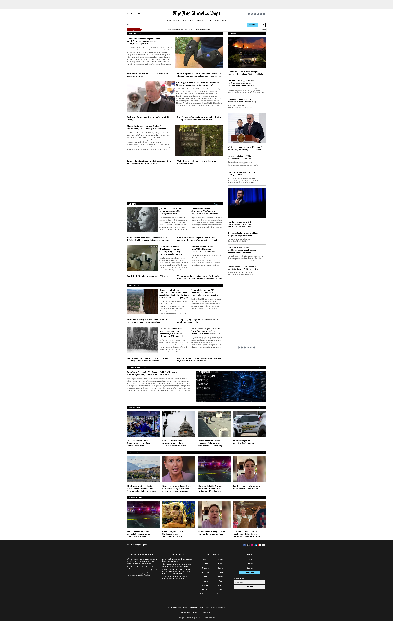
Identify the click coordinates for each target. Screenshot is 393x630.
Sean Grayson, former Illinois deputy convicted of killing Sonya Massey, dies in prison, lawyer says (170, 250)
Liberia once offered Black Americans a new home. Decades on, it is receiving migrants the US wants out (171, 332)
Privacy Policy (193, 607)
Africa (220, 585)
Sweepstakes (220, 607)
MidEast (220, 577)
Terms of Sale (182, 607)
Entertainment (205, 594)
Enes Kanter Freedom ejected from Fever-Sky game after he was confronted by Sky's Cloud (197, 238)
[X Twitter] (252, 14)
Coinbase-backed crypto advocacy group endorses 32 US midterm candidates (174, 443)
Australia (220, 594)
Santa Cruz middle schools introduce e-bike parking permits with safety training (210, 443)
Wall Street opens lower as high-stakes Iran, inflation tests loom (196, 162)
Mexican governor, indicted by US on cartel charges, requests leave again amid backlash (245, 148)
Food (224, 20)
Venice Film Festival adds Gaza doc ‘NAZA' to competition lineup (160, 30)
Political (205, 564)
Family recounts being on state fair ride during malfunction (246, 487)
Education (205, 589)
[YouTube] (261, 14)
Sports (220, 568)
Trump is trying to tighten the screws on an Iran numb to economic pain (198, 320)
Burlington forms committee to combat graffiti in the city (148, 118)
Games (217, 20)
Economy (205, 568)
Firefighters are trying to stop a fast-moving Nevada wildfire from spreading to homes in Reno (141, 488)
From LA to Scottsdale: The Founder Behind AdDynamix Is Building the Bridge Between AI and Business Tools (152, 373)
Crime (205, 577)
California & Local (173, 20)
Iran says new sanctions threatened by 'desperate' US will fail (241, 173)
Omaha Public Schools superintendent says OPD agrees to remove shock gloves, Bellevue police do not (144, 41)
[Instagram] (255, 14)
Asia (220, 581)
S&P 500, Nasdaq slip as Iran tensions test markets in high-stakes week (138, 443)
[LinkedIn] (258, 14)
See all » (217, 204)
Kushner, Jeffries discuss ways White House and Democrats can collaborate (203, 249)
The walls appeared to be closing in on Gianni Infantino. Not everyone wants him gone (177, 565)
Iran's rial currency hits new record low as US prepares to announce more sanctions (147, 320)
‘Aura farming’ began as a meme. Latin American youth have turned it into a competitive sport (206, 331)
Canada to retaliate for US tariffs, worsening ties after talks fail (241, 157)
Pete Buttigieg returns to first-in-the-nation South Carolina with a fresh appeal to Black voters (241, 224)
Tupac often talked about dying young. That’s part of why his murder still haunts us (204, 211)
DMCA (212, 607)
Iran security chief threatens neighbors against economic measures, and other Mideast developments (243, 250)
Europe (220, 572)
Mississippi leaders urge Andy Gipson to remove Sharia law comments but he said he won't (197, 83)
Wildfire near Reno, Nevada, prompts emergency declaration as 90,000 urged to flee (246, 73)
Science (220, 559)
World (220, 564)
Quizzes (250, 568)
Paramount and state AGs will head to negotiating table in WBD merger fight (243, 267)
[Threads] (264, 14)
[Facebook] (249, 14)
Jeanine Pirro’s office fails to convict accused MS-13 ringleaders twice (170, 211)
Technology (205, 572)
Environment (205, 585)
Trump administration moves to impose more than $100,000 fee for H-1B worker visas (149, 162)
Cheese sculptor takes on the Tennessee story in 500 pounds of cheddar (173, 534)
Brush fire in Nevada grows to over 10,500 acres (147, 276)
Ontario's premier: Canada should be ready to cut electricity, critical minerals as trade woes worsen (264, 30)
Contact (249, 564)
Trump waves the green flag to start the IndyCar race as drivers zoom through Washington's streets (199, 277)
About (249, 559)
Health (205, 581)
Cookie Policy (204, 607)
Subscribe (250, 586)
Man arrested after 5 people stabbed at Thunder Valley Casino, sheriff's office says (210, 488)
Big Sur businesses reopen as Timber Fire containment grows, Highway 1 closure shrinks (147, 127)
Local (205, 559)
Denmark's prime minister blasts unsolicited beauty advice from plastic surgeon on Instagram (176, 488)
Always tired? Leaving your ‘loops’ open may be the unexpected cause (177, 560)
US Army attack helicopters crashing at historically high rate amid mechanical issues (199, 359)
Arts (205, 598)
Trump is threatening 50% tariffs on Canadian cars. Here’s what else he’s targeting (205, 292)
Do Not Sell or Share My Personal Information (196, 612)
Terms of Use (172, 607)
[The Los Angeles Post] (196, 13)
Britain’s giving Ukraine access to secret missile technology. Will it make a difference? (148, 359)
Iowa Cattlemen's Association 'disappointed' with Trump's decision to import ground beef (199, 118)
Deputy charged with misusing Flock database (244, 442)
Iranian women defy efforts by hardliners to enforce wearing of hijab (243, 100)
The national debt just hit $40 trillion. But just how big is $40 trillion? (243, 234)
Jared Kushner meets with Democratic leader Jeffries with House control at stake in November (148, 238)
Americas (220, 589)
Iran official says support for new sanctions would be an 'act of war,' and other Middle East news (241, 82)
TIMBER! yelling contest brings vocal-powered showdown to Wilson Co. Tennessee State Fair (247, 534)
